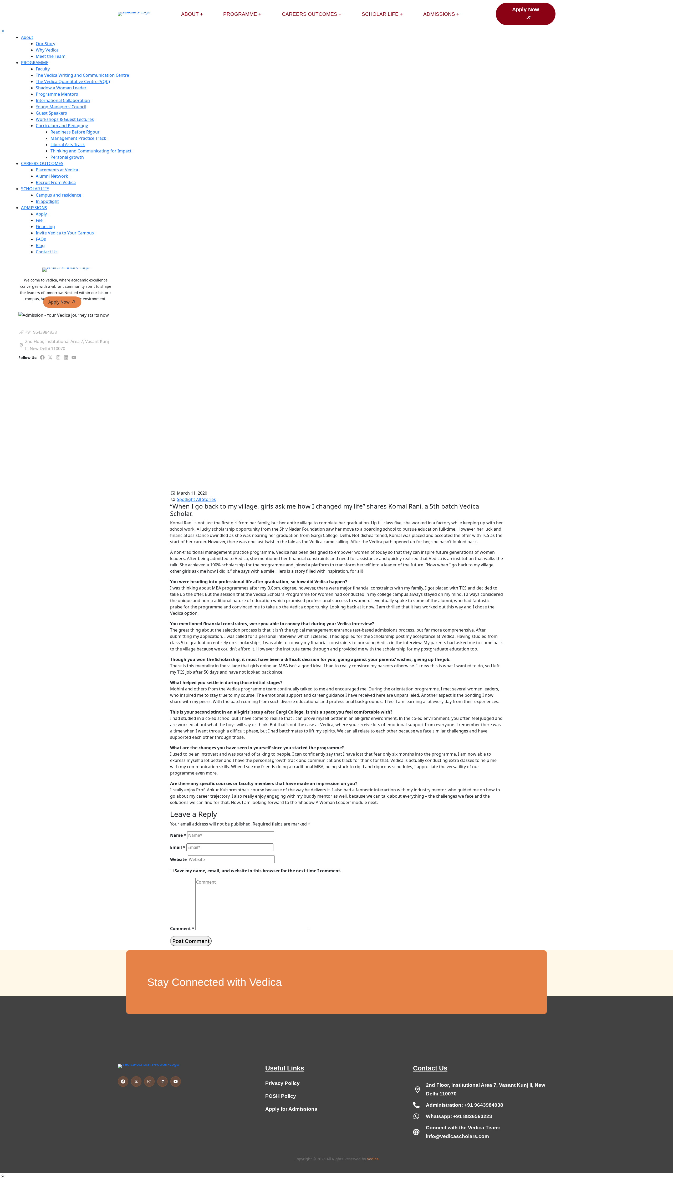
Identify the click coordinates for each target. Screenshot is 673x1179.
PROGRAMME (34, 62)
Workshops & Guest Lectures (65, 119)
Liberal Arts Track (67, 144)
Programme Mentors (57, 94)
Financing (45, 226)
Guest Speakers (51, 113)
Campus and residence (58, 195)
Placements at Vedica (57, 170)
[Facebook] (42, 357)
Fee (39, 220)
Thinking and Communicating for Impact (90, 151)
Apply (41, 214)
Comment (182, 928)
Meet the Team (50, 56)
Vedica (373, 1158)
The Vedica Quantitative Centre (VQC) (73, 81)
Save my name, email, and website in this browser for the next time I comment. (258, 871)
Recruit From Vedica (56, 182)
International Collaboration (63, 100)
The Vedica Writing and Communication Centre (82, 75)
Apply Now (59, 302)
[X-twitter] (50, 357)
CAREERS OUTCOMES (42, 163)
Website (178, 859)
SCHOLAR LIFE (35, 189)
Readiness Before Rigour (75, 132)
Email (177, 847)
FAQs (41, 239)
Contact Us (47, 252)
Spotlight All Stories (196, 499)
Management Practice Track (78, 138)
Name (178, 835)
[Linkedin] (66, 357)
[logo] (65, 270)
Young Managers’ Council (61, 107)
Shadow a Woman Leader (61, 88)
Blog (40, 245)
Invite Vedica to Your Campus (65, 233)
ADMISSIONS (34, 208)
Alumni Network (52, 176)
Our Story (45, 44)
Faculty (43, 69)
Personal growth (67, 157)
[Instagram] (58, 357)
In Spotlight (47, 201)
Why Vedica (47, 50)
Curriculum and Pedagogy (62, 126)
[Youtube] (74, 357)
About (27, 37)
